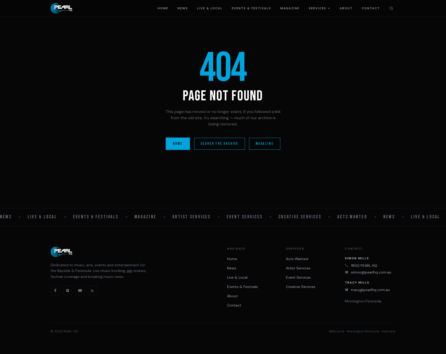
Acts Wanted (352, 217)
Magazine (290, 8)
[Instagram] (67, 290)
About (346, 8)
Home (163, 8)
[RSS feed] (92, 290)
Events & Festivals (251, 8)
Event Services (244, 217)
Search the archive (219, 143)
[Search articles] (391, 8)
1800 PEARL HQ (364, 265)
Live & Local (209, 8)
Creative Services (299, 217)
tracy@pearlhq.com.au (370, 289)
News (183, 8)
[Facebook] (55, 290)
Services (317, 8)
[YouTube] (80, 290)
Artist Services (191, 217)
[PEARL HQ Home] (61, 8)
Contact (371, 8)
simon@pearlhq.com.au (371, 272)
